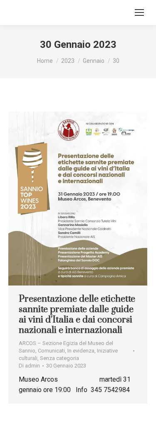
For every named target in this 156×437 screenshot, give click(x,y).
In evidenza (80, 351)
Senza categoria (59, 358)
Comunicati (51, 351)
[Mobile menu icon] (139, 12)
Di (29, 366)
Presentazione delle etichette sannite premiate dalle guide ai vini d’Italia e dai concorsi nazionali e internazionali (77, 314)
